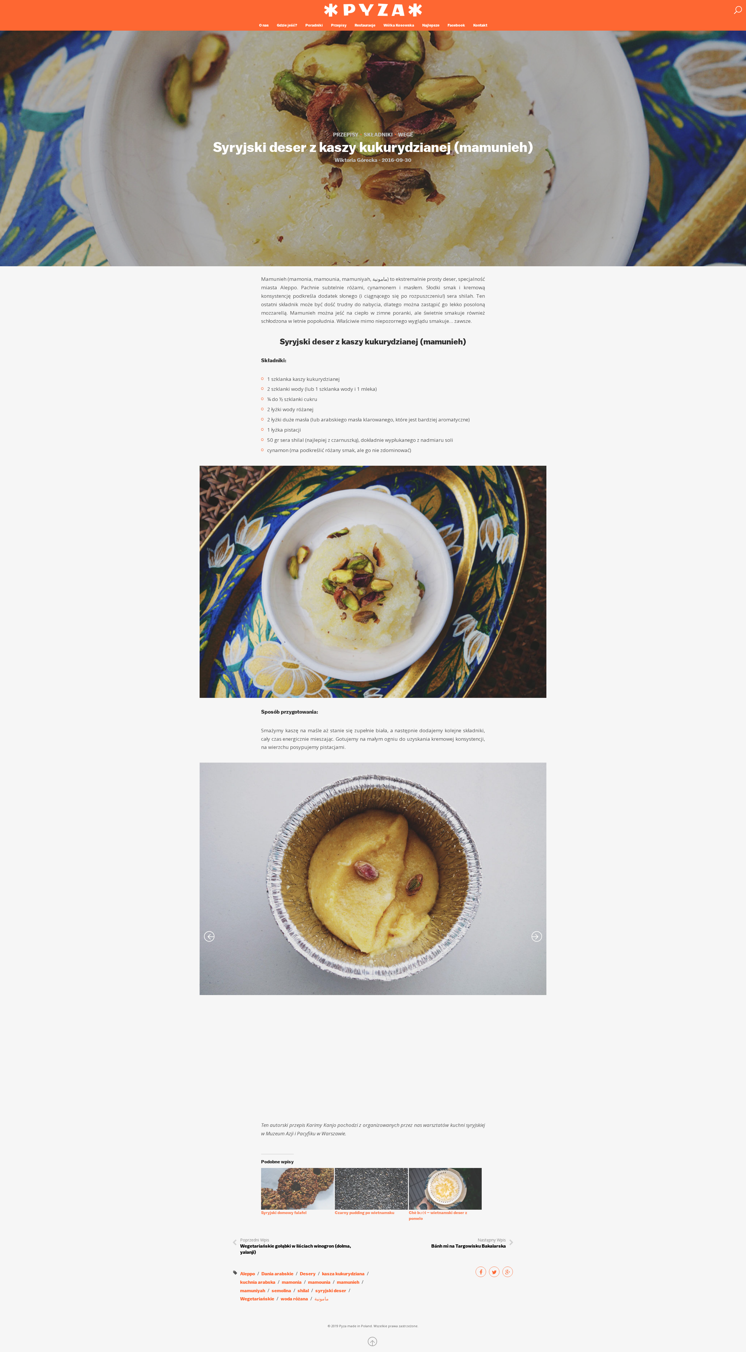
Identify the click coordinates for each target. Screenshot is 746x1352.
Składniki (378, 135)
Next (537, 936)
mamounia (319, 1282)
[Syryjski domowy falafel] (297, 1189)
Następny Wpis (468, 1242)
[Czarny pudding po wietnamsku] (371, 1189)
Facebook (456, 25)
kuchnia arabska (257, 1282)
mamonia (292, 1282)
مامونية (321, 1299)
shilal (303, 1290)
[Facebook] (481, 1272)
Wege (405, 135)
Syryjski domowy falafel (284, 1212)
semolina (281, 1290)
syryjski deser (330, 1290)
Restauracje (365, 25)
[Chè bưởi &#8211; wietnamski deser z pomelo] (445, 1189)
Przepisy (338, 25)
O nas (264, 25)
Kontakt (480, 25)
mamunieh (348, 1282)
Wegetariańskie (257, 1299)
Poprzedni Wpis (295, 1246)
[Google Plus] (507, 1272)
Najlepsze (430, 25)
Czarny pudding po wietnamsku (364, 1212)
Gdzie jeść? (287, 25)
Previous (209, 936)
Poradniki (314, 25)
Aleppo (247, 1273)
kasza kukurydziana (343, 1273)
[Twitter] (494, 1272)
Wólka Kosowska (398, 25)
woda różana (294, 1299)
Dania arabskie (277, 1273)
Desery (308, 1273)
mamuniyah (252, 1290)
